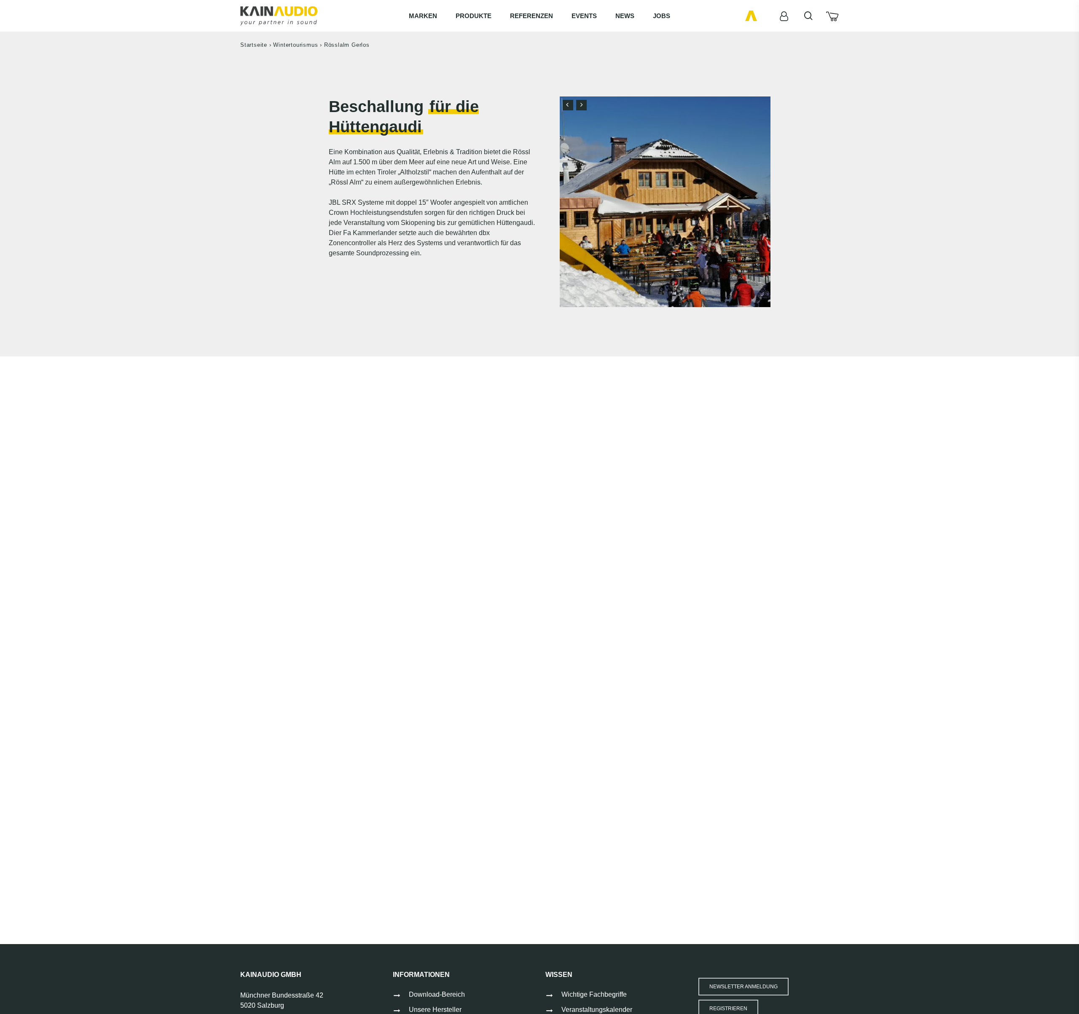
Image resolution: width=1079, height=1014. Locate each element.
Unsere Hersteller (435, 1009)
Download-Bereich (437, 994)
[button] (743, 986)
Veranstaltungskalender (596, 1009)
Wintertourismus (295, 45)
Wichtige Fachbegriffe (594, 994)
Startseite (253, 45)
